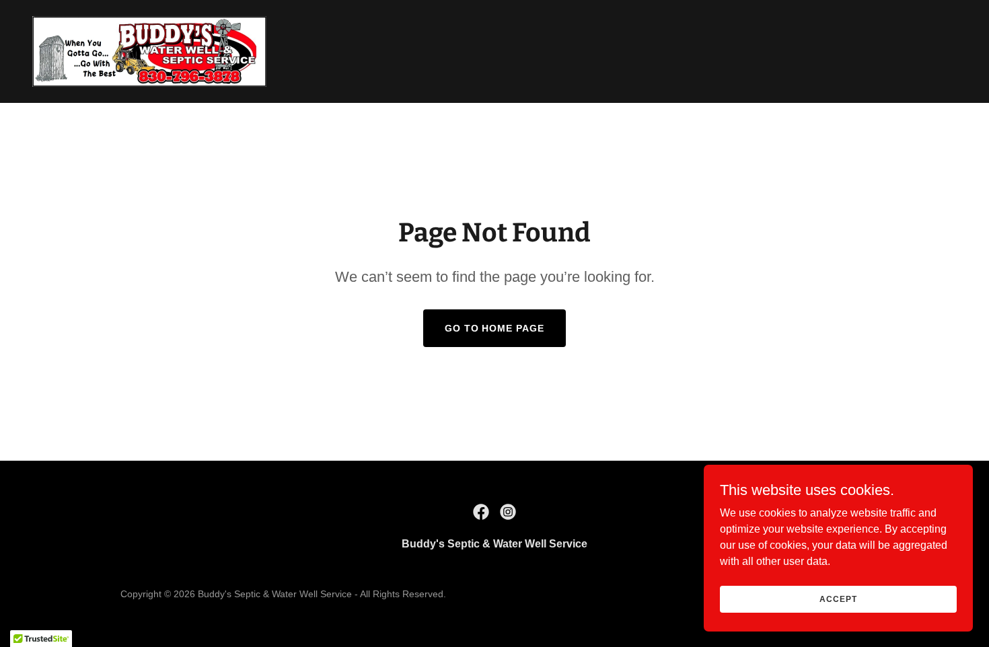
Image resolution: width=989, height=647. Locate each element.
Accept (837, 598)
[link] (149, 50)
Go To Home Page (495, 328)
